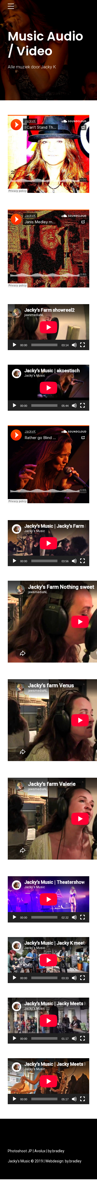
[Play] (14, 345)
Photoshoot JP (20, 1151)
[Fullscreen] (82, 345)
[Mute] (74, 345)
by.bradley (56, 1151)
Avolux (40, 1151)
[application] (48, 327)
